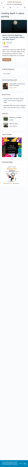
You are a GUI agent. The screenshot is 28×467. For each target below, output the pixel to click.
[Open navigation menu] (2, 3)
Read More (7, 59)
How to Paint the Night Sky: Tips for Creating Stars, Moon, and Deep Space (13, 37)
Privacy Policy (24, 464)
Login (17, 7)
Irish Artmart (14, 2)
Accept (20, 463)
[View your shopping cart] (10, 7)
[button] (3, 7)
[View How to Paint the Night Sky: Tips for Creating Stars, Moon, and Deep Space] (14, 26)
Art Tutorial (5, 46)
